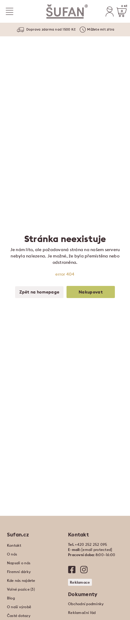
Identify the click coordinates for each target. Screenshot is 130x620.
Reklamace (80, 582)
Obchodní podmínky (86, 604)
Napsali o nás (18, 563)
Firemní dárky (19, 571)
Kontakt (14, 545)
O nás (12, 554)
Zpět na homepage (39, 292)
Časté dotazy (19, 615)
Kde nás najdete (21, 580)
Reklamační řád (82, 612)
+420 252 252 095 (91, 544)
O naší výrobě (19, 607)
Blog (11, 598)
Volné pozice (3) (21, 589)
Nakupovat (91, 292)
